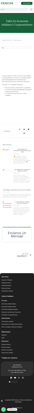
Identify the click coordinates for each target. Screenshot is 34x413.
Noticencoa (18, 40)
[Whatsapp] (19, 378)
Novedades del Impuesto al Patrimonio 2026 (22, 170)
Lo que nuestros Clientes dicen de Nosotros (22, 202)
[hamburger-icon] (31, 9)
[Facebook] (11, 378)
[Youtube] (15, 378)
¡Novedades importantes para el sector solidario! (17, 190)
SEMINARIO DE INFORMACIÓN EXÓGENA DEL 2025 (22, 151)
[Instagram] (23, 378)
